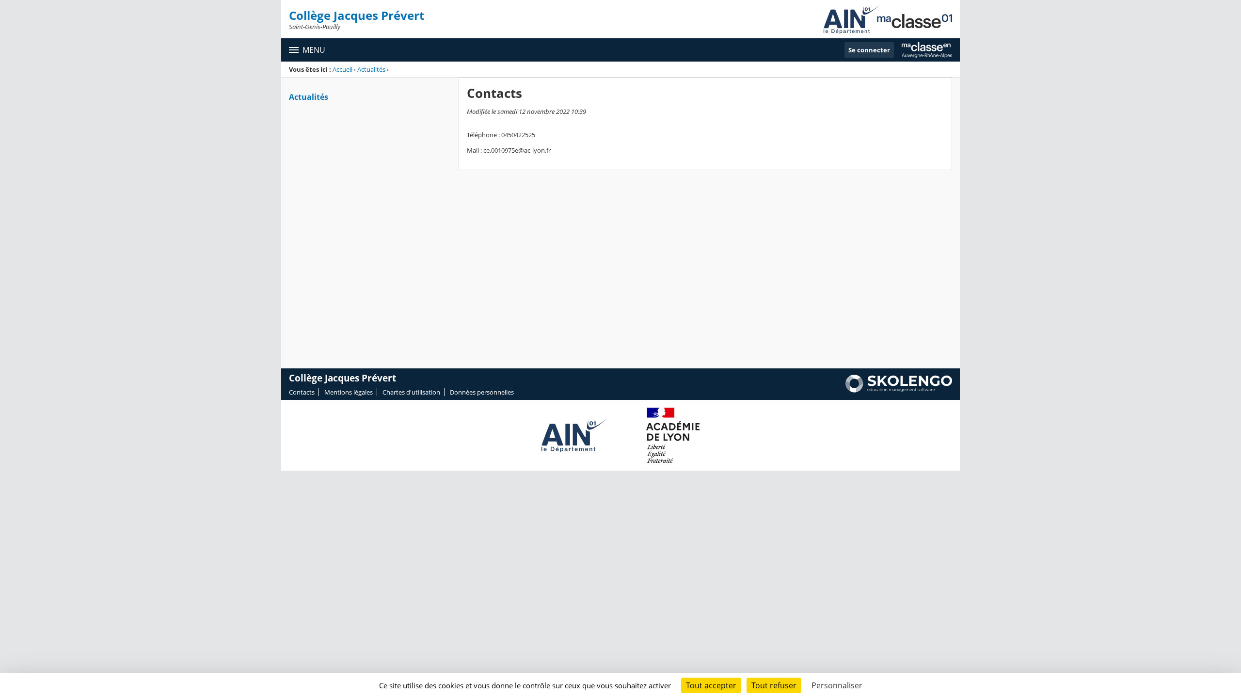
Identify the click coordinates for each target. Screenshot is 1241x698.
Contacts (302, 392)
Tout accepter (711, 685)
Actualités (372, 69)
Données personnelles (482, 392)
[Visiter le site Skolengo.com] (898, 390)
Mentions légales (348, 392)
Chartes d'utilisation (411, 392)
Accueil (342, 69)
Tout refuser (773, 685)
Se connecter (869, 50)
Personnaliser (836, 685)
